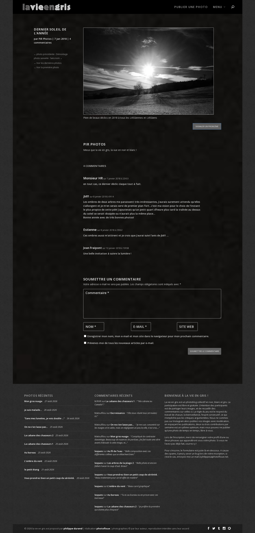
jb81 (86, 196)
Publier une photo (191, 7)
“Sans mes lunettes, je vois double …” (44, 418)
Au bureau (30, 452)
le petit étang (31, 469)
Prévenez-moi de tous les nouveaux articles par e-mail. (120, 343)
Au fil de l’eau (114, 451)
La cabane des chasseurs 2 (38, 435)
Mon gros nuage (33, 401)
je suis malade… (33, 409)
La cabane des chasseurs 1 (38, 443)
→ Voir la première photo (46, 67)
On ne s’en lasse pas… (36, 426)
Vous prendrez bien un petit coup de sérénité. (49, 478)
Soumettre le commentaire (204, 351)
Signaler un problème (207, 126)
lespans (99, 451)
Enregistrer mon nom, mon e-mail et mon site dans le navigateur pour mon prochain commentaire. (148, 336)
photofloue (103, 528)
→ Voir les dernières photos (47, 63)
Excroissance (117, 413)
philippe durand (72, 528)
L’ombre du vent (33, 461)
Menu (217, 7)
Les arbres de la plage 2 (120, 462)
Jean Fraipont (92, 248)
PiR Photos (45, 38)
